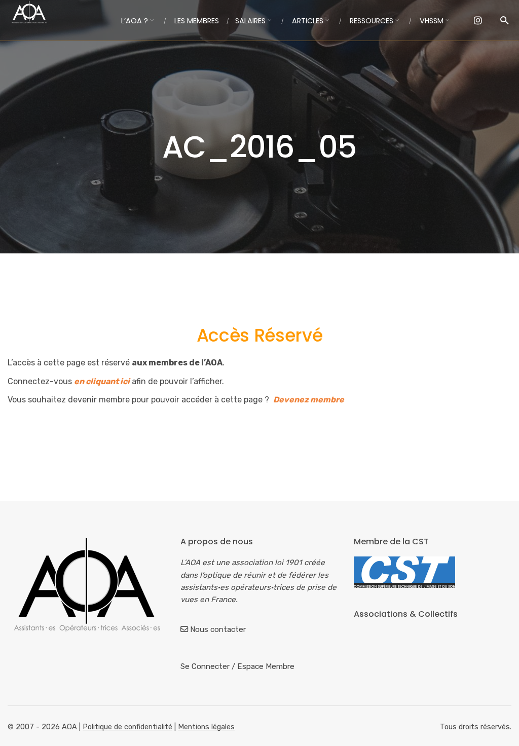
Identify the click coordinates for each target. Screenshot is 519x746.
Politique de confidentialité (127, 727)
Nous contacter (218, 629)
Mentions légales (206, 727)
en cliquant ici (102, 381)
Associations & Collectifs (406, 614)
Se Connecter (205, 666)
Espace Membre (265, 666)
